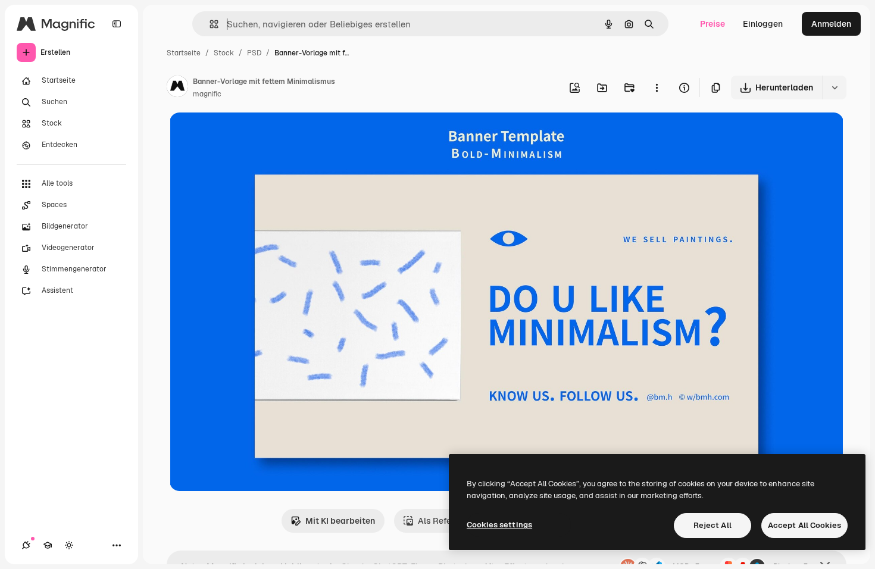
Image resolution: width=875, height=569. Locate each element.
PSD (254, 53)
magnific (207, 94)
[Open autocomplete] (209, 24)
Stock (224, 53)
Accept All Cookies (804, 525)
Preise (712, 23)
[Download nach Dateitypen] (834, 87)
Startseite (184, 53)
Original (245, 135)
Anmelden (831, 23)
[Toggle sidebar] (116, 23)
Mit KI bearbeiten (340, 520)
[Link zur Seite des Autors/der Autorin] (177, 88)
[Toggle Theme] (69, 545)
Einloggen (763, 23)
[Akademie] (47, 545)
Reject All (712, 525)
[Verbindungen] (26, 545)
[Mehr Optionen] (656, 87)
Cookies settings (499, 525)
